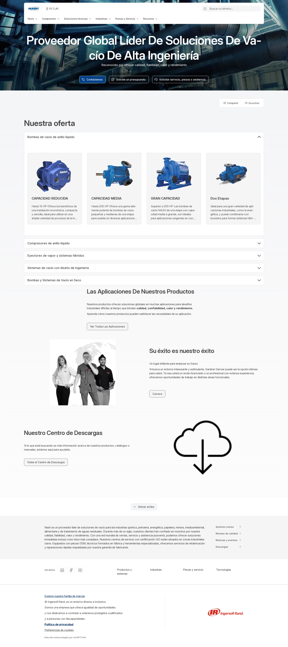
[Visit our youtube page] (80, 570)
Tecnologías (223, 569)
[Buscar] (205, 9)
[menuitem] (33, 18)
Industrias (156, 569)
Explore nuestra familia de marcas (64, 596)
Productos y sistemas (124, 571)
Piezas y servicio (193, 569)
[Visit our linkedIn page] (62, 570)
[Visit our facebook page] (71, 570)
